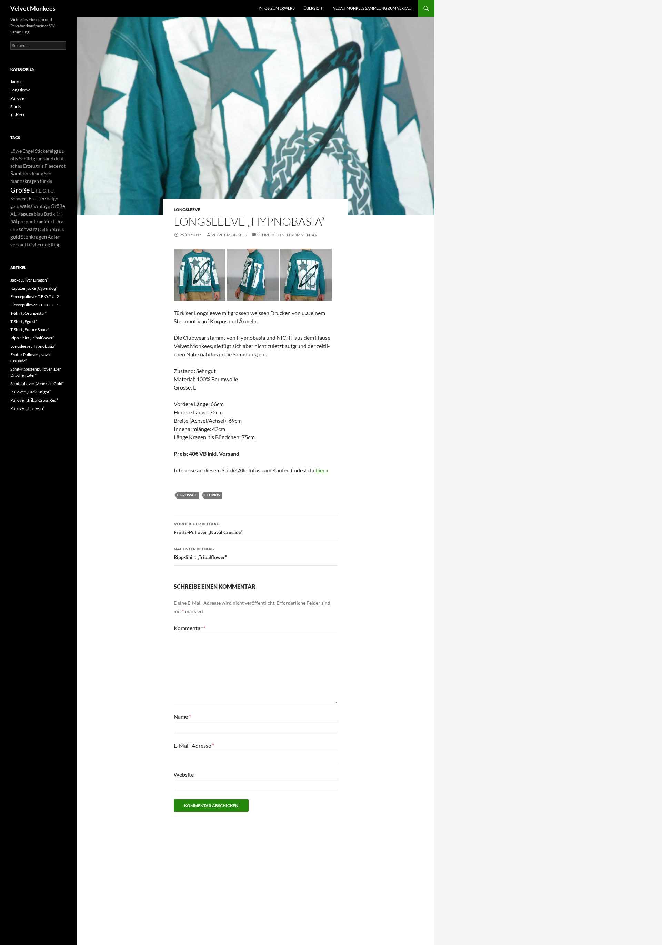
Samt (16, 173)
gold (15, 237)
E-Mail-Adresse (194, 745)
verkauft (19, 244)
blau (38, 214)
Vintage (41, 206)
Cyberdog (39, 244)
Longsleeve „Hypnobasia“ (33, 346)
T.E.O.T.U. (45, 191)
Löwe (16, 151)
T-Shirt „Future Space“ (29, 329)
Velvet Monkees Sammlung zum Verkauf (373, 8)
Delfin (44, 229)
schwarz (28, 229)
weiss (26, 206)
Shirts (15, 106)
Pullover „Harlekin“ (27, 408)
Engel (28, 151)
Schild (25, 158)
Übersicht (314, 8)
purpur (25, 221)
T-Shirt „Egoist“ (23, 321)
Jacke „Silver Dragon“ (29, 280)
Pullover (18, 98)
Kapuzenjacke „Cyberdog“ (33, 288)
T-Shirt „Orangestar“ (28, 313)
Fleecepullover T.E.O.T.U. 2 (34, 296)
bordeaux (33, 173)
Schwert (19, 198)
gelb (14, 206)
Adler (54, 237)
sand (48, 158)
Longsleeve (187, 209)
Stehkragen (34, 237)
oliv (14, 158)
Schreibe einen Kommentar (287, 234)
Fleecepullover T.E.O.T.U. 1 (34, 304)
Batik (49, 214)
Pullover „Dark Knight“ (30, 391)
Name (182, 716)
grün (38, 158)
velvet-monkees (229, 234)
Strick (58, 229)
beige (52, 198)
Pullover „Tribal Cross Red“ (34, 400)
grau (59, 151)
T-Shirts (17, 114)
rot (62, 166)
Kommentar (189, 627)
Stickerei (44, 151)
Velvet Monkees (33, 8)
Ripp (56, 244)
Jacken (16, 81)
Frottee (37, 198)
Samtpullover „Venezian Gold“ (37, 383)
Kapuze (25, 214)
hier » (321, 470)
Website (184, 774)
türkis (213, 495)
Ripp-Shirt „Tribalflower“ (200, 553)
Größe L (188, 495)
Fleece (51, 166)
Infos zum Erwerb (277, 8)
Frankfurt (44, 221)
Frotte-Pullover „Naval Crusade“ (208, 528)
